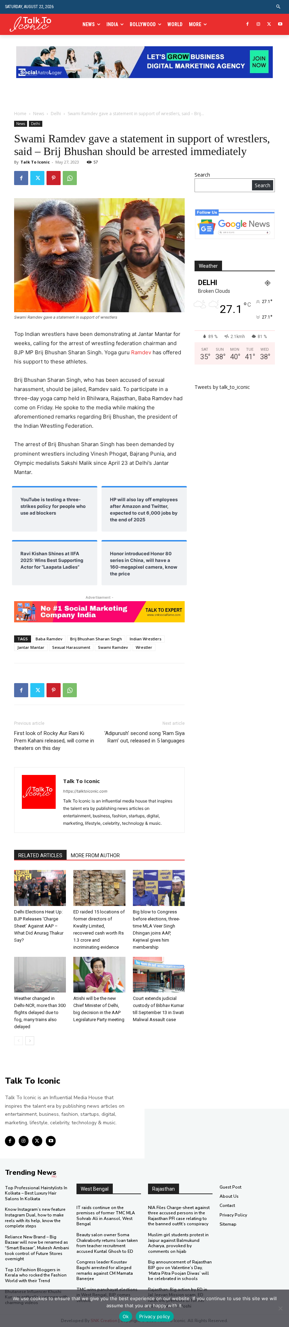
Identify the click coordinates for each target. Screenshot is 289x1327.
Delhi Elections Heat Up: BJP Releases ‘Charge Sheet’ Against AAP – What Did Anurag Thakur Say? (38, 926)
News (38, 114)
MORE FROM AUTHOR (95, 855)
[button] (278, 6)
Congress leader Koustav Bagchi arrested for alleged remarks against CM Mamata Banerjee (104, 1270)
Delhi (56, 114)
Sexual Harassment (71, 647)
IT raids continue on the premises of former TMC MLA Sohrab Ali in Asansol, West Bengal (105, 1216)
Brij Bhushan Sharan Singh (96, 638)
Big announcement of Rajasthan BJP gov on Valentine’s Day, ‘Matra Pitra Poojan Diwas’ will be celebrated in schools (180, 1270)
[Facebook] (248, 24)
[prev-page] (18, 1040)
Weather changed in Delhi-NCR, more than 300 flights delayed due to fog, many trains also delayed (40, 1012)
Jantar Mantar (30, 647)
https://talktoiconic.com (85, 791)
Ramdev (141, 352)
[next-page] (29, 1040)
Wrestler (144, 647)
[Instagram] (258, 24)
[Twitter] (269, 24)
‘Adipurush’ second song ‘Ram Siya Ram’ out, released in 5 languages (144, 737)
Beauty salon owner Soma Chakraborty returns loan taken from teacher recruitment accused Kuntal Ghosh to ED (107, 1243)
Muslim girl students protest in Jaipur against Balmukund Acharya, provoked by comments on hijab (178, 1243)
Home (20, 114)
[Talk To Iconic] (33, 25)
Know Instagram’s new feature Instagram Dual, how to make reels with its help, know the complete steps (35, 1218)
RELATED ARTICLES (40, 855)
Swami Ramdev (113, 647)
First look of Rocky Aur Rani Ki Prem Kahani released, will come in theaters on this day (54, 740)
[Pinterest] (54, 178)
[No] (280, 1308)
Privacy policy (154, 1316)
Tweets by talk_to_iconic (222, 387)
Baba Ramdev (49, 638)
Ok (126, 1316)
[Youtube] (280, 24)
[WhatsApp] (70, 178)
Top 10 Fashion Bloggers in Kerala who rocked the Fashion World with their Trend (36, 1275)
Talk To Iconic (35, 162)
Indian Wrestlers (145, 638)
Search (202, 174)
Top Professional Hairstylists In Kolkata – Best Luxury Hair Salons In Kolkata (36, 1193)
